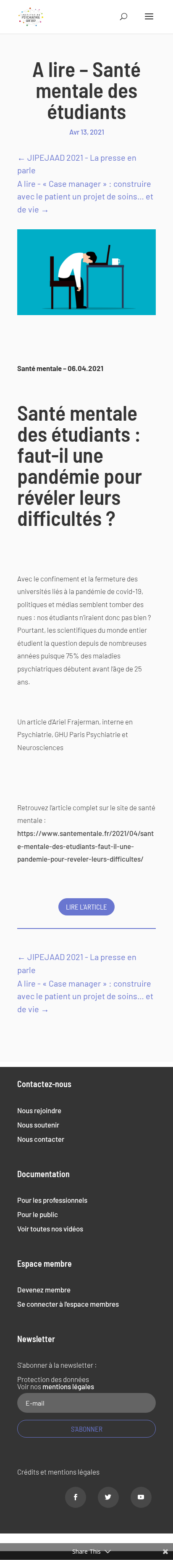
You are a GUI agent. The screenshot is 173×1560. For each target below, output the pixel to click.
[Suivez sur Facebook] (75, 1497)
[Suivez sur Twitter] (108, 1497)
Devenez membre (44, 1289)
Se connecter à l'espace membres (68, 1304)
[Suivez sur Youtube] (141, 1497)
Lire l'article (86, 906)
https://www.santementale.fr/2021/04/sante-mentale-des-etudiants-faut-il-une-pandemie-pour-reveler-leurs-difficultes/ (85, 846)
